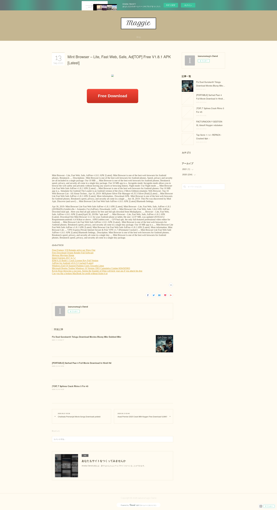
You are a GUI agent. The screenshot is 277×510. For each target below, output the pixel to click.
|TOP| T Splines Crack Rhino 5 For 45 (70, 386)
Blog (138, 37)
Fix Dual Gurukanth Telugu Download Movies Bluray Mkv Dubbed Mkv (86, 336)
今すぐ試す (170, 5)
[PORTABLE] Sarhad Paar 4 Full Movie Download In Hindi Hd (81, 362)
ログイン (188, 5)
